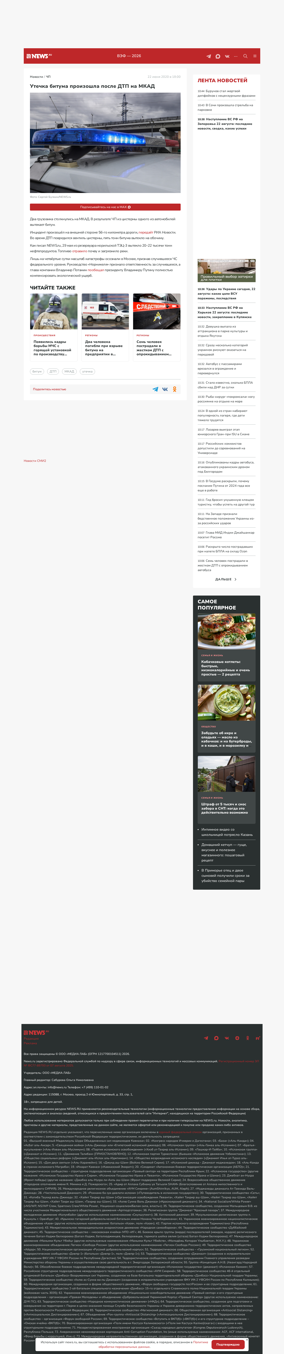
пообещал (96, 270)
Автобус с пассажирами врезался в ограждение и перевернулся (220, 368)
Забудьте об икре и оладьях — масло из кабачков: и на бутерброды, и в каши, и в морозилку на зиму (226, 741)
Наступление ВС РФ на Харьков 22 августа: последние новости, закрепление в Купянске (225, 312)
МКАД (69, 371)
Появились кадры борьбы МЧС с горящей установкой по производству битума (52, 350)
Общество (208, 726)
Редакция (31, 1039)
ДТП (53, 371)
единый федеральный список (180, 1132)
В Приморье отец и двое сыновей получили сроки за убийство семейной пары (225, 875)
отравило (79, 251)
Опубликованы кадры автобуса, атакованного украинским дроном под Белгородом (226, 467)
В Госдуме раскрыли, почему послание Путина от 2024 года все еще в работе (224, 486)
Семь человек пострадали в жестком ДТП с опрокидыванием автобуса (153, 350)
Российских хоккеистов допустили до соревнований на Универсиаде (221, 448)
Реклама (30, 1043)
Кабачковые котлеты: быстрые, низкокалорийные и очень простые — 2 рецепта (225, 668)
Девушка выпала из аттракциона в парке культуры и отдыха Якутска (223, 331)
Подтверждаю (228, 1344)
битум (37, 371)
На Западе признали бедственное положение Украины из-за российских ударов (226, 518)
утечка (87, 371)
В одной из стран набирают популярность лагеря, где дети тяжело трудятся (222, 415)
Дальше (223, 579)
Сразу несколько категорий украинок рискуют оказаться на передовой (223, 350)
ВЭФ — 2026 (129, 55)
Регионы (91, 335)
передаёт (146, 232)
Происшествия (44, 335)
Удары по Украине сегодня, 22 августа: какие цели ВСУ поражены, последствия (226, 293)
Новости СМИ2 (35, 461)
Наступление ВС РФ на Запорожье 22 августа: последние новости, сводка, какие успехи (225, 124)
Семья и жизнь (212, 655)
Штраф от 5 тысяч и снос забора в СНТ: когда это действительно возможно (224, 808)
